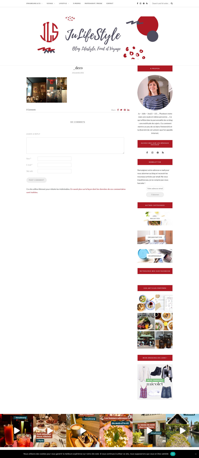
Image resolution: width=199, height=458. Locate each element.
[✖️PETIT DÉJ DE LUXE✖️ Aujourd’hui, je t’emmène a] (49, 430)
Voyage (50, 3)
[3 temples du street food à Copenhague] (146, 322)
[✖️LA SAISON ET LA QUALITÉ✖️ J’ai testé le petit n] (149, 430)
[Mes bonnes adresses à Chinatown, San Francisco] (146, 340)
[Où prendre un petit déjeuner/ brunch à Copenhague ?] (164, 322)
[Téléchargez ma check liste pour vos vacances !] (164, 303)
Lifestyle (63, 3)
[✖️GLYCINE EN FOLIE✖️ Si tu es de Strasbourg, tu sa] (182, 430)
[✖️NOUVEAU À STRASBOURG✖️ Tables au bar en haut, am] (16, 430)
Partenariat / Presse (93, 3)
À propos (77, 3)
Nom (28, 159)
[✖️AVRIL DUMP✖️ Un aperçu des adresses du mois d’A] (116, 430)
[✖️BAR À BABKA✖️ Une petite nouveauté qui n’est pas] (83, 430)
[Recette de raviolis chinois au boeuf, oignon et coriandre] (146, 303)
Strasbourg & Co (33, 3)
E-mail (29, 165)
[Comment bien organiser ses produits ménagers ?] (164, 340)
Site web (29, 171)
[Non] (195, 454)
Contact (109, 3)
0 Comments (31, 110)
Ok (173, 454)
